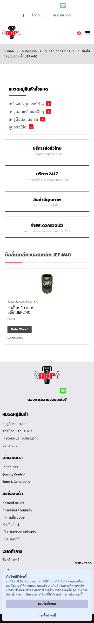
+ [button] (48, 103)
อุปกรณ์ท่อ (29, 51)
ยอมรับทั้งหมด (47, 603)
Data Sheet (19, 329)
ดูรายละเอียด (15, 337)
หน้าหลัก (8, 51)
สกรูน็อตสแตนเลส (23, 119)
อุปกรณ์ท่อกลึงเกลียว (59, 51)
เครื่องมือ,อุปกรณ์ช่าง (26, 104)
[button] (88, 32)
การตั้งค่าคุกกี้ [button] (47, 615)
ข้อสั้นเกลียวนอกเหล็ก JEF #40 (22, 302)
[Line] (63, 5)
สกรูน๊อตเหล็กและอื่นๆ (26, 111)
